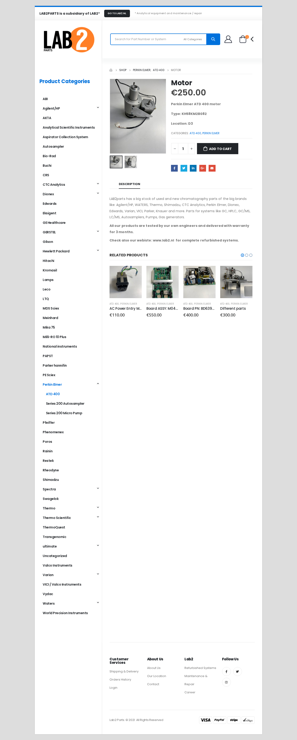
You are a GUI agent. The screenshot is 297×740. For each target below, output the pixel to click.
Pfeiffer (49, 422)
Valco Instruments (57, 565)
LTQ (46, 299)
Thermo (49, 508)
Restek (48, 460)
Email (212, 168)
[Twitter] (237, 671)
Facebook (174, 168)
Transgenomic (54, 537)
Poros (47, 441)
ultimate (50, 546)
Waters (49, 603)
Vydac (48, 594)
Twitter (184, 168)
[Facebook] (226, 671)
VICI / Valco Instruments (62, 584)
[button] (242, 255)
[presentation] (110, 116)
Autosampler (53, 146)
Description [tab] (129, 184)
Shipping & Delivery (124, 671)
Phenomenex (53, 432)
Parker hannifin (55, 365)
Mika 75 (49, 327)
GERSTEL (49, 232)
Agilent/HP (51, 108)
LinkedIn (193, 168)
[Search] (213, 39)
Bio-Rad (49, 156)
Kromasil (50, 270)
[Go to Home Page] (111, 70)
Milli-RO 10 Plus (54, 337)
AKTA (47, 118)
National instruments (60, 346)
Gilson (48, 241)
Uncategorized (55, 556)
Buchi (47, 165)
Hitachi (48, 260)
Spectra (49, 489)
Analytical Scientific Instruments (69, 127)
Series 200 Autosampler (65, 403)
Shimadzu (51, 479)
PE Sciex (49, 375)
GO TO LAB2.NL (117, 13)
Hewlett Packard (56, 251)
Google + (202, 168)
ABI (45, 99)
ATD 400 (195, 133)
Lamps (48, 279)
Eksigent (49, 213)
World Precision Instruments (65, 613)
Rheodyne (51, 470)
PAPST (48, 356)
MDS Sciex (51, 308)
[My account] (228, 39)
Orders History (120, 679)
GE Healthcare (54, 222)
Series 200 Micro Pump (64, 413)
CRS (46, 175)
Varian (48, 575)
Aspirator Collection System (65, 137)
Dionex (48, 194)
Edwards (50, 203)
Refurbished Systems (200, 668)
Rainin (47, 451)
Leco (46, 289)
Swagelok (50, 498)
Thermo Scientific (57, 517)
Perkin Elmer (211, 133)
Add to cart (220, 149)
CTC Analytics (54, 184)
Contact (153, 684)
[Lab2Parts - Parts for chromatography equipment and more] (68, 39)
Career (189, 692)
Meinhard (50, 318)
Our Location (156, 676)
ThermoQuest (54, 527)
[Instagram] (226, 682)
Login (113, 687)
